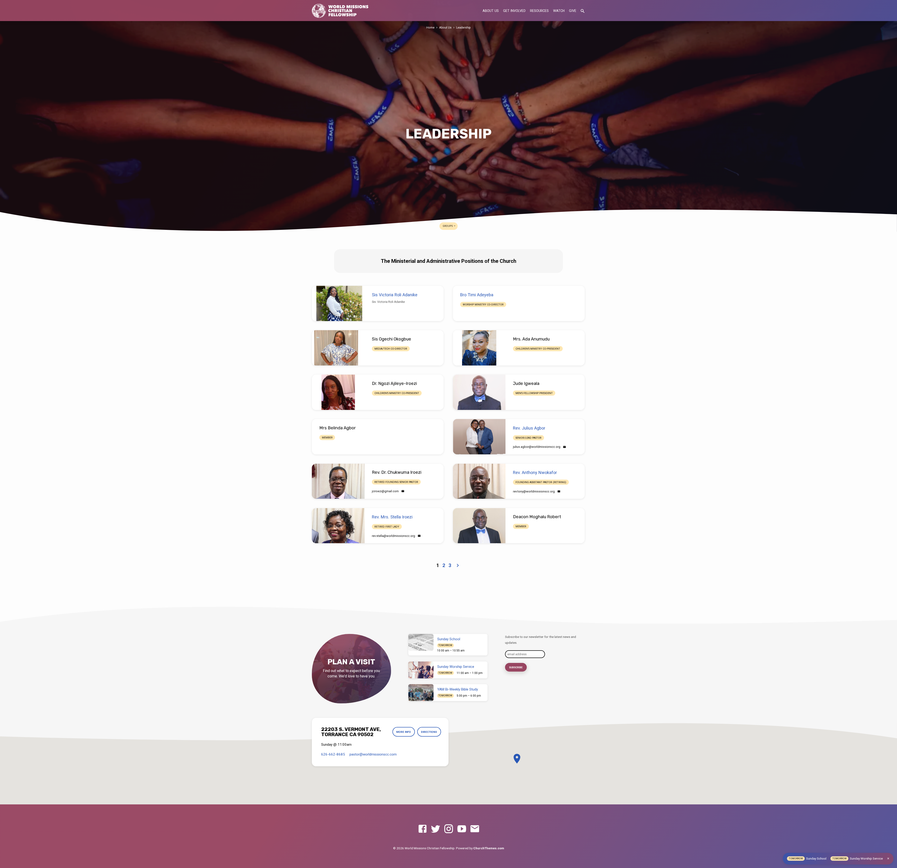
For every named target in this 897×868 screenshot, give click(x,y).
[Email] (564, 447)
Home (430, 27)
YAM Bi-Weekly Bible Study (457, 689)
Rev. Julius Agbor (529, 428)
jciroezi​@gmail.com (385, 491)
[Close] (888, 858)
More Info (403, 732)
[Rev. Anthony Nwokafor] (479, 481)
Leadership (463, 27)
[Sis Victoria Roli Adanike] (338, 303)
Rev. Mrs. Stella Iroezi (392, 516)
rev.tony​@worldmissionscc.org (534, 491)
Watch (559, 11)
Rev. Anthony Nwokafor (535, 472)
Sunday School (448, 639)
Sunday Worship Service (455, 667)
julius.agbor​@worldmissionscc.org (536, 446)
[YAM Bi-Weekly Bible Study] (421, 692)
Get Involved (514, 11)
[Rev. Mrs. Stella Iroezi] (338, 525)
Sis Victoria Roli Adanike (394, 294)
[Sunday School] (421, 642)
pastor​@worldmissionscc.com (373, 754)
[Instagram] (448, 829)
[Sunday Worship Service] (421, 670)
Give (572, 11)
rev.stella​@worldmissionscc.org (393, 536)
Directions (429, 732)
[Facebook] (422, 829)
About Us (491, 11)
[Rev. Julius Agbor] (479, 436)
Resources (539, 11)
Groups (448, 226)
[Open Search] (582, 11)
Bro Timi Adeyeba (476, 294)
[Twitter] (435, 829)
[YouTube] (461, 829)
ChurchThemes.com (488, 848)
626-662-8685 (333, 754)
